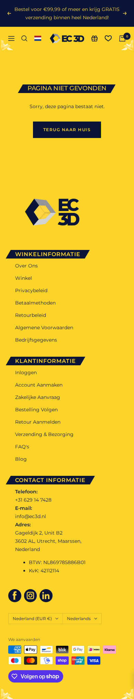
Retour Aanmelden (37, 422)
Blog (21, 459)
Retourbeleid (30, 315)
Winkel (23, 278)
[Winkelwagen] (122, 38)
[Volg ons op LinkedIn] (46, 595)
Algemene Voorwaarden (44, 327)
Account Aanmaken (39, 385)
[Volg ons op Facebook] (14, 595)
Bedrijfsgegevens (36, 340)
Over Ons (26, 266)
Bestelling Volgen (36, 409)
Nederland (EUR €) (32, 618)
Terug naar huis (67, 129)
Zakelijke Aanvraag (37, 397)
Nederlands (79, 618)
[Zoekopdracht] (24, 38)
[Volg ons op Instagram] (30, 595)
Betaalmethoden (35, 303)
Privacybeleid (31, 290)
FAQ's (22, 447)
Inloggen (26, 372)
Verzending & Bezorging (44, 434)
